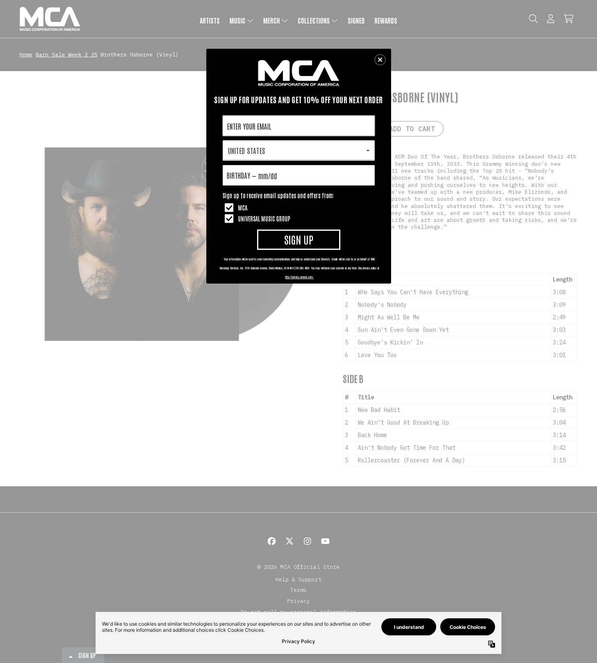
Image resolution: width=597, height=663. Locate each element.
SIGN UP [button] (298, 239)
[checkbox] (300, 207)
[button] (380, 60)
